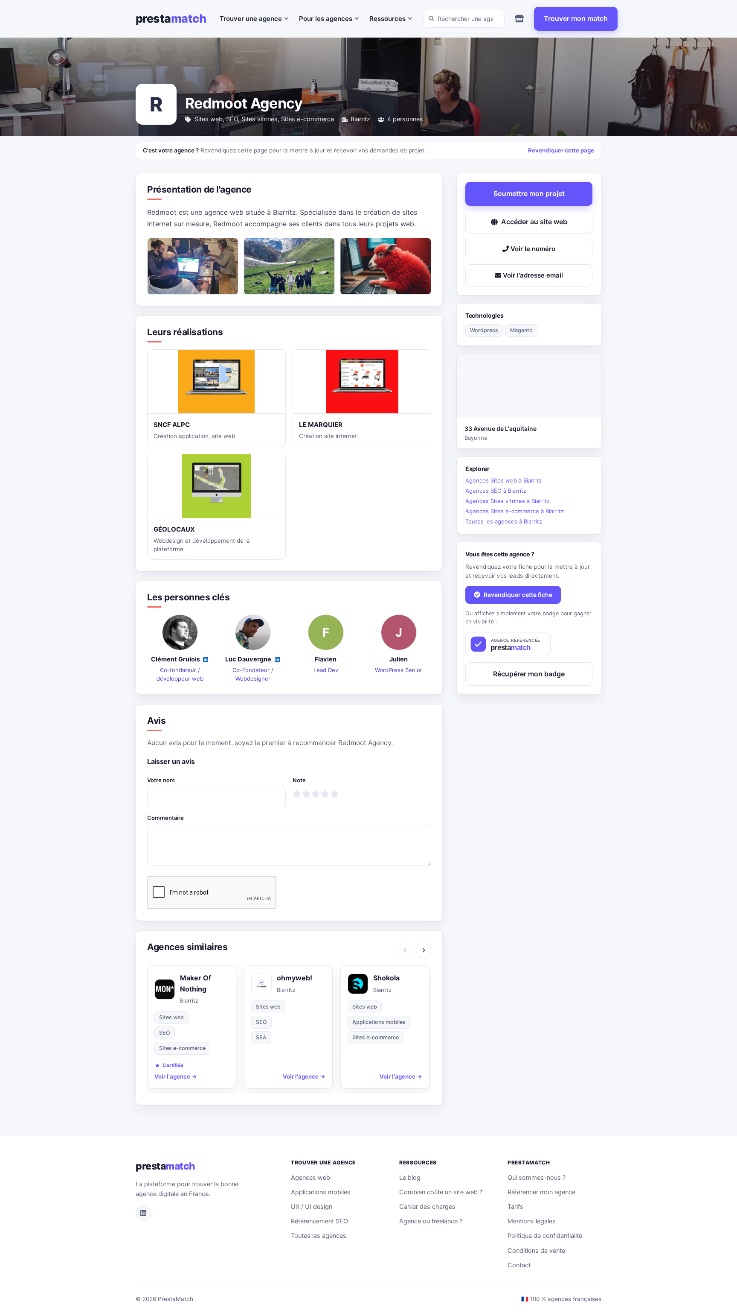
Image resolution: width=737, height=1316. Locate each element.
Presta (171, 18)
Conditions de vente (536, 1251)
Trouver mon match (576, 18)
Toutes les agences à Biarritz (503, 521)
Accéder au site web (534, 221)
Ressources (387, 19)
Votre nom (161, 780)
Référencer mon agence (541, 1192)
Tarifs (515, 1207)
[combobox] (464, 19)
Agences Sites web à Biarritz (503, 480)
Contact (519, 1265)
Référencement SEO (319, 1221)
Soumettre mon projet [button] (529, 193)
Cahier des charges (427, 1207)
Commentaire (165, 817)
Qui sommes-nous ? (537, 1177)
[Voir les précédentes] (404, 950)
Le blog (410, 1177)
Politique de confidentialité (545, 1236)
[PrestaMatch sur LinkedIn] (143, 1213)
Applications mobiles (321, 1192)
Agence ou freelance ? (430, 1221)
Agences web (310, 1177)
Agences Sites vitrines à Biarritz (507, 500)
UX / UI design (311, 1207)
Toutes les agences (318, 1236)
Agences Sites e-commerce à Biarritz (514, 511)
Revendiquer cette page (561, 150)
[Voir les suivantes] (423, 950)
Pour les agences (325, 19)
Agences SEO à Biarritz (495, 490)
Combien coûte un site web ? (440, 1192)
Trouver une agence (251, 19)
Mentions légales (532, 1221)
